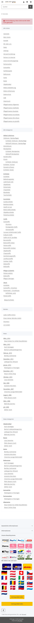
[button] (23, 2)
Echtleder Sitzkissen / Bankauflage (16, 141)
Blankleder (6, 192)
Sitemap (5, 50)
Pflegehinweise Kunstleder (11, 114)
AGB (4, 98)
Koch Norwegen (9, 347)
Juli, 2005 (6, 407)
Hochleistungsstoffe (9, 256)
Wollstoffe (6, 266)
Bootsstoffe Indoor (9, 243)
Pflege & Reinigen (8, 278)
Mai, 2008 (6, 383)
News (5, 47)
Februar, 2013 (7, 353)
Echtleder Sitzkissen (12, 162)
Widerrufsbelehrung (9, 88)
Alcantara (8, 224)
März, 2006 (6, 401)
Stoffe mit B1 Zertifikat (10, 237)
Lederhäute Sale (8, 182)
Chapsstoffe (7, 253)
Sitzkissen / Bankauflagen (11, 138)
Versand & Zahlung (9, 54)
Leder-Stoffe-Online (9, 315)
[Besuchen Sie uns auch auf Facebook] (3, 610)
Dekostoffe (6, 264)
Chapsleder (6, 190)
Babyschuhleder (9, 300)
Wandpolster (7, 149)
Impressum (6, 101)
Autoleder (6, 176)
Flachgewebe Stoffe (11, 227)
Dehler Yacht (8, 410)
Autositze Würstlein (10, 386)
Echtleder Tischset (9, 164)
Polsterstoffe (7, 245)
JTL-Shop (20, 620)
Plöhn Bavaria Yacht (10, 398)
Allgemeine (6, 502)
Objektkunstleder (8, 212)
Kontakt (5, 40)
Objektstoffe (7, 251)
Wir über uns (7, 44)
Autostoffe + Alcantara (10, 288)
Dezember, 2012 (8, 359)
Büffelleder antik (11, 293)
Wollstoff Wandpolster (12, 154)
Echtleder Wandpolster (13, 151)
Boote (5, 81)
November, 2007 (8, 389)
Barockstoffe (7, 240)
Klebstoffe (6, 276)
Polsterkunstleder (8, 215)
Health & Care (7, 207)
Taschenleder (7, 195)
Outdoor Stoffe (7, 261)
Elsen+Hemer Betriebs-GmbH (12, 318)
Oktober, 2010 (7, 377)
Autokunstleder (8, 202)
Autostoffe (6, 222)
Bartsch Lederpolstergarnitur (13, 350)
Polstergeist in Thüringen (11, 368)
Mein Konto (6, 37)
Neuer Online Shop (10, 374)
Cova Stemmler (8, 380)
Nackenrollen (7, 156)
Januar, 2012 (7, 365)
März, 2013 (6, 344)
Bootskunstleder (8, 204)
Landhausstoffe (8, 258)
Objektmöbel (7, 84)
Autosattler (6, 67)
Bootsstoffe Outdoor (9, 248)
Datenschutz (7, 94)
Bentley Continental (10, 356)
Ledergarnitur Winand (11, 362)
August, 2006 (7, 395)
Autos (5, 77)
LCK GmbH (6, 325)
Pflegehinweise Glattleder (11, 108)
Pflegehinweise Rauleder (10, 111)
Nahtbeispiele (7, 71)
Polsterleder (7, 187)
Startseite (6, 34)
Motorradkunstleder (9, 210)
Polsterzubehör (8, 273)
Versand (24, 614)
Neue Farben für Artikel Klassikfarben (15, 341)
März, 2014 (6, 338)
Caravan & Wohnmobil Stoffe (12, 232)
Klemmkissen (7, 146)
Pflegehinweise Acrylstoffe (11, 121)
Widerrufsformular (9, 91)
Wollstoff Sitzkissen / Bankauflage (16, 143)
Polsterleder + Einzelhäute (11, 290)
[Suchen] (30, 7)
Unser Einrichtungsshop (10, 61)
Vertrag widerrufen (17, 597)
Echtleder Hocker (8, 170)
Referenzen (6, 74)
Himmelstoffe (10, 229)
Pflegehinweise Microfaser (11, 118)
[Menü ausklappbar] (2, 1)
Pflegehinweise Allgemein (11, 104)
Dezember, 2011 (8, 371)
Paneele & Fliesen (8, 167)
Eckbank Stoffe (7, 235)
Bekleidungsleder (8, 179)
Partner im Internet (9, 57)
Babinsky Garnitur (9, 404)
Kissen (5, 159)
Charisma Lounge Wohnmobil (13, 392)
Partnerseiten (7, 64)
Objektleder (7, 184)
